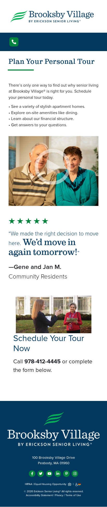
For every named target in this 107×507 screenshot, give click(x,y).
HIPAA (28, 484)
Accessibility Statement (39, 495)
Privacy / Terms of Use (68, 495)
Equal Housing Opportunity (50, 484)
